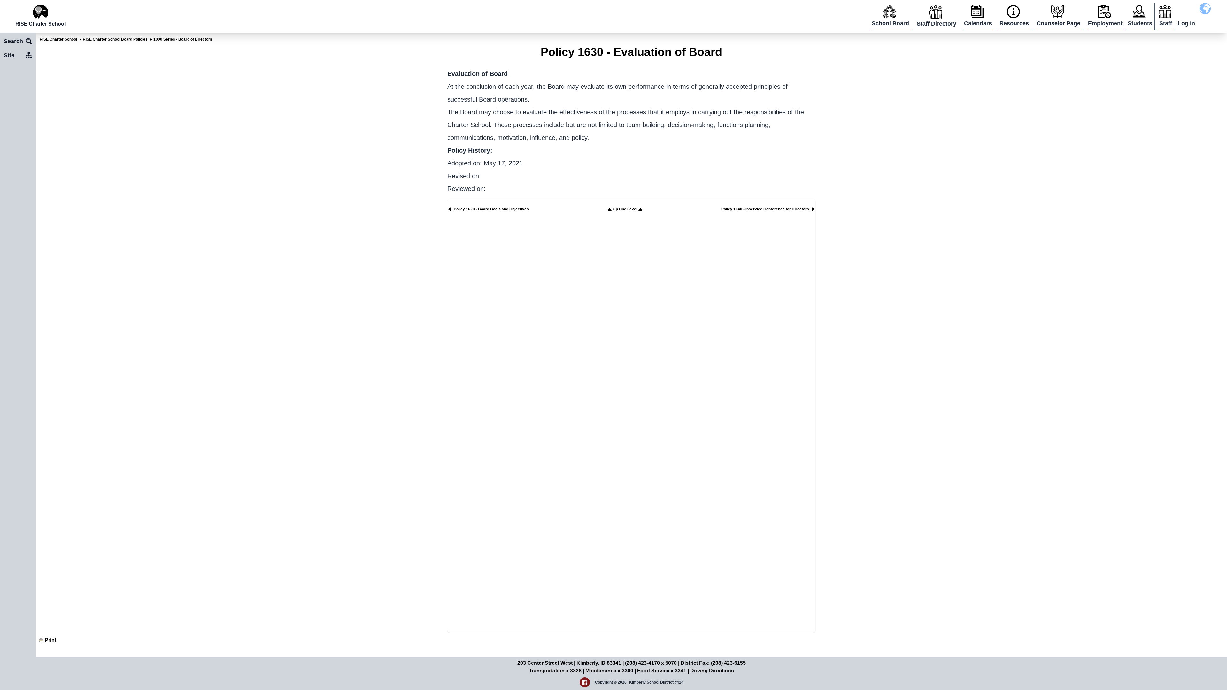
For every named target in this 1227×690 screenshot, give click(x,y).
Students (1140, 23)
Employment (1105, 23)
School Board (890, 23)
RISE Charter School (58, 39)
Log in (1186, 23)
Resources (1014, 23)
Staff (1165, 23)
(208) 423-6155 (728, 663)
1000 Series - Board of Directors (182, 39)
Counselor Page (1058, 23)
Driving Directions (712, 670)
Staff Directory (936, 23)
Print (50, 640)
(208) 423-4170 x (645, 663)
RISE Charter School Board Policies (115, 39)
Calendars (978, 23)
